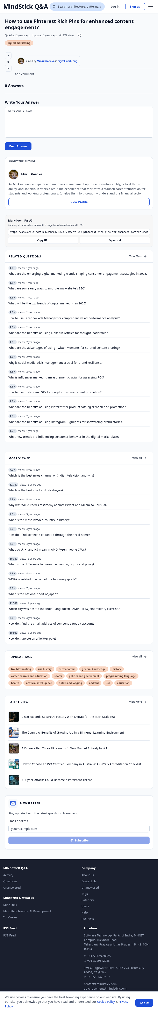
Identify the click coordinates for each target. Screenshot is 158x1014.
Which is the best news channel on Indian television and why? (51, 475)
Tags (84, 894)
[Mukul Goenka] (20, 60)
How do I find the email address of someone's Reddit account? (51, 623)
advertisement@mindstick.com (105, 988)
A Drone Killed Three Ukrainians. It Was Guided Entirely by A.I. (65, 748)
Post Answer (18, 146)
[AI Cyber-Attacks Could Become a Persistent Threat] (13, 780)
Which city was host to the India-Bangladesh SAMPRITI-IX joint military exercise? (64, 609)
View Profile (79, 202)
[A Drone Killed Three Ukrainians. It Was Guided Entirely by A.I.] (13, 748)
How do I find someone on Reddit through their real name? (49, 535)
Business (87, 919)
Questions (10, 881)
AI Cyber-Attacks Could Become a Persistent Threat (57, 780)
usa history (45, 669)
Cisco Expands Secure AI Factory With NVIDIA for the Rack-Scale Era (68, 717)
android (94, 683)
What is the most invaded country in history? (39, 520)
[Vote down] (8, 68)
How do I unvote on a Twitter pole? (32, 638)
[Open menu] (150, 6)
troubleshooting (21, 669)
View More (135, 256)
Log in (115, 6)
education (123, 683)
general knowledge (94, 669)
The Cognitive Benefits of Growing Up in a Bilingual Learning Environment (73, 732)
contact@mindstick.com (100, 984)
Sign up (135, 6)
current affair (67, 669)
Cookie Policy (106, 1002)
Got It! (144, 1003)
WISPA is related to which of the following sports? (42, 579)
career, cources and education (29, 676)
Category (87, 900)
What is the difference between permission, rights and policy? (51, 564)
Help (84, 912)
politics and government (84, 676)
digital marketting (19, 43)
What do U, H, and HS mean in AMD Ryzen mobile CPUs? (47, 549)
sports (58, 676)
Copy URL (43, 240)
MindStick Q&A (25, 6)
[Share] (79, 35)
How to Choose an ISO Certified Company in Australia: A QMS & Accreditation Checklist (81, 764)
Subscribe (81, 840)
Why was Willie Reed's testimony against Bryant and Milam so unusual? (57, 505)
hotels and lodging (70, 683)
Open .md (115, 240)
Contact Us (88, 881)
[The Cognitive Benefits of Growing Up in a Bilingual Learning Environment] (13, 732)
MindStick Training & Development (27, 911)
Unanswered (12, 887)
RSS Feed (9, 935)
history (117, 669)
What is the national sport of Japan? (33, 594)
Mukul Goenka (46, 61)
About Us (87, 875)
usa (108, 683)
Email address (18, 821)
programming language (121, 676)
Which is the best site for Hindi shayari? (35, 490)
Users (85, 906)
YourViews (10, 917)
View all (137, 458)
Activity (8, 875)
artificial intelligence (39, 683)
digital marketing (67, 61)
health (15, 683)
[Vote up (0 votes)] (8, 55)
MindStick (10, 905)
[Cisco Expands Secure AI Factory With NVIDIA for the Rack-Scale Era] (13, 716)
